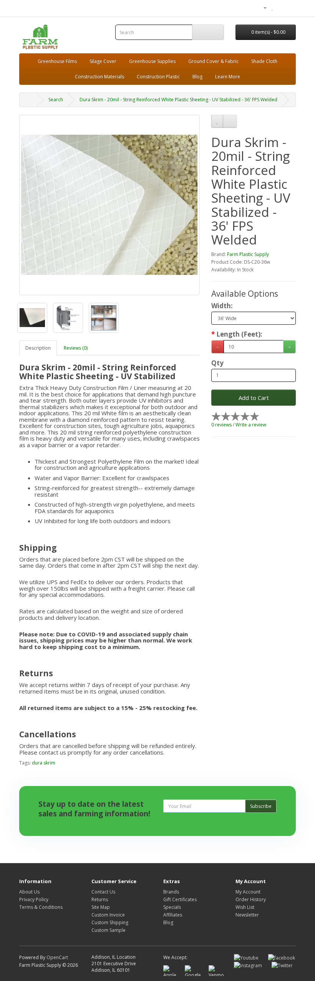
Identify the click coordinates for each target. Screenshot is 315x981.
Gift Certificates (180, 899)
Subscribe (261, 806)
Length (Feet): (239, 334)
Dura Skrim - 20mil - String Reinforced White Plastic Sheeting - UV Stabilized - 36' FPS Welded (178, 99)
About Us (29, 892)
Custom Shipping (109, 922)
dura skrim (43, 763)
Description (38, 348)
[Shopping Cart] (281, 7)
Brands (171, 892)
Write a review (250, 424)
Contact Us (103, 892)
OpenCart (57, 957)
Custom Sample (108, 930)
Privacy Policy (33, 899)
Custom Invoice (108, 915)
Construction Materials (99, 76)
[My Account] (262, 7)
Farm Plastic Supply (248, 254)
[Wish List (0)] (273, 7)
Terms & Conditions (41, 907)
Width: (222, 306)
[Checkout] (290, 7)
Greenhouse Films (57, 61)
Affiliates (172, 915)
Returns (99, 899)
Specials (172, 907)
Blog (197, 76)
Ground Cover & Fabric (213, 61)
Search (55, 99)
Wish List (244, 907)
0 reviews (221, 424)
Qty (217, 363)
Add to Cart (254, 397)
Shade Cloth (264, 61)
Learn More (227, 76)
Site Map (100, 907)
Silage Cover (103, 61)
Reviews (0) (76, 348)
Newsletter (247, 915)
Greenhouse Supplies (152, 61)
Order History (250, 899)
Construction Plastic (158, 76)
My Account (247, 892)
